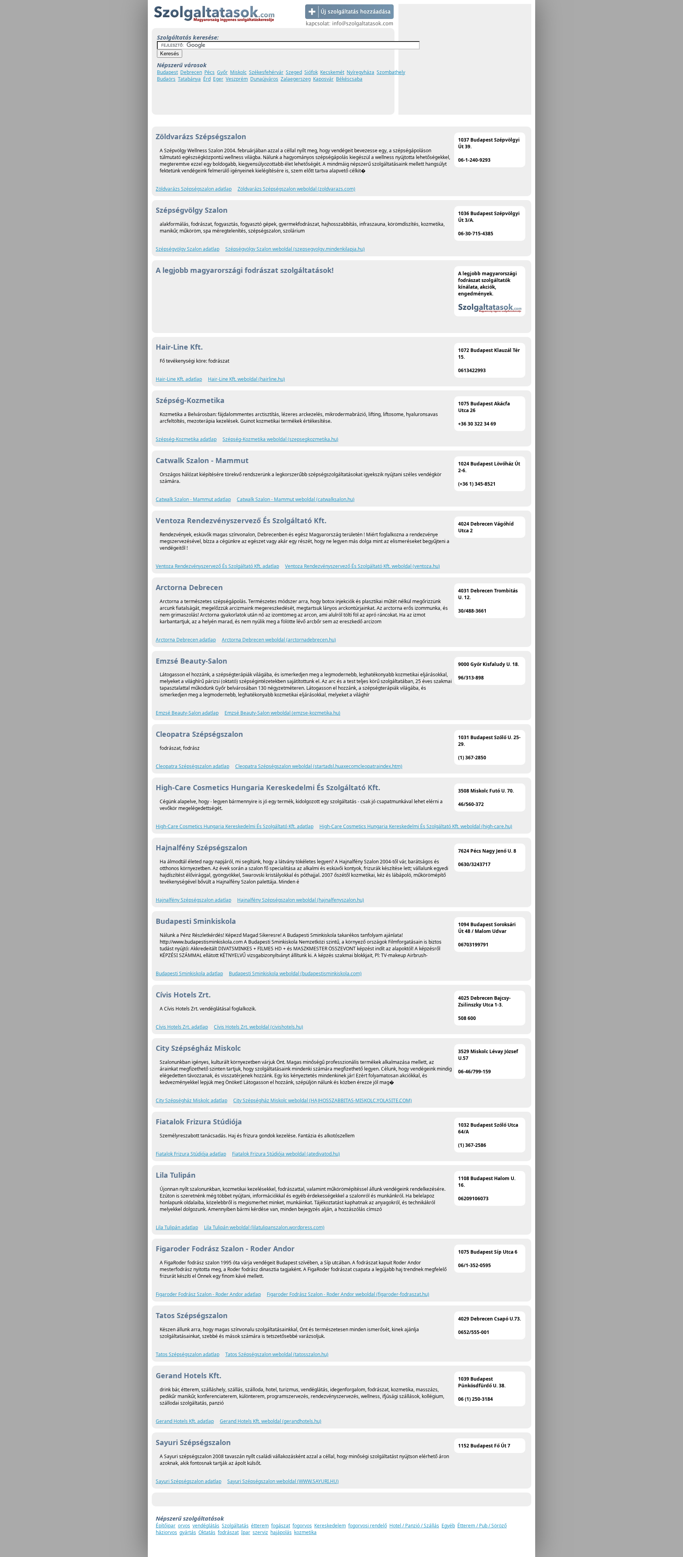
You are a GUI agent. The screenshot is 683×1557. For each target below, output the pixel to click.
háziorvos (166, 1532)
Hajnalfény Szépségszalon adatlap (193, 900)
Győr (222, 72)
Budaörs (166, 79)
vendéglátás (205, 1525)
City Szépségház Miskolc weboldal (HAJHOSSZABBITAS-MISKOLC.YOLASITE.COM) (322, 1100)
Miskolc (238, 72)
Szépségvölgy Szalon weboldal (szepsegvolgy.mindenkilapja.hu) (295, 249)
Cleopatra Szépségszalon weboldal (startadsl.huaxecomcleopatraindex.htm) (318, 766)
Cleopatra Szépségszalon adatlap (192, 766)
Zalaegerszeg (296, 79)
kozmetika (305, 1532)
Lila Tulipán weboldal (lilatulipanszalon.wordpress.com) (264, 1227)
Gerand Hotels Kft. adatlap (185, 1421)
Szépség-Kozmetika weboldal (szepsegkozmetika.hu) (280, 439)
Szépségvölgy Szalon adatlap (187, 249)
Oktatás (206, 1532)
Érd (207, 79)
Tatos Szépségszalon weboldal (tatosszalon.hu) (276, 1354)
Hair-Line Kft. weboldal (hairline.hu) (246, 379)
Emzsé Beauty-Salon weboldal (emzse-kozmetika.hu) (282, 712)
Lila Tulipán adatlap (177, 1227)
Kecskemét (332, 72)
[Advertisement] (464, 59)
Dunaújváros (264, 79)
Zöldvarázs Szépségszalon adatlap (194, 188)
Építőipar (165, 1525)
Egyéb (448, 1525)
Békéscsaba (349, 79)
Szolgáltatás (235, 1525)
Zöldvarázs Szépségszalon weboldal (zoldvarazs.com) (296, 188)
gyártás (187, 1532)
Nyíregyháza (360, 72)
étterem (260, 1525)
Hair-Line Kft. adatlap (179, 379)
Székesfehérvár (266, 72)
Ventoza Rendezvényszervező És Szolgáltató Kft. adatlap (217, 566)
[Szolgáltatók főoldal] (214, 26)
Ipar (245, 1532)
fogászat (280, 1525)
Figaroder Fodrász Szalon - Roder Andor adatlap (208, 1294)
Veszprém (237, 79)
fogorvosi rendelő (367, 1525)
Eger (218, 79)
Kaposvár (323, 79)
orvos (184, 1525)
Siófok (311, 72)
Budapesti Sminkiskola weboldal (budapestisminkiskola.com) (295, 973)
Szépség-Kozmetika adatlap (186, 439)
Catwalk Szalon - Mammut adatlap (193, 499)
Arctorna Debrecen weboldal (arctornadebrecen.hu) (279, 639)
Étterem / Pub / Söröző (482, 1525)
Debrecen (191, 72)
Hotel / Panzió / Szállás (414, 1525)
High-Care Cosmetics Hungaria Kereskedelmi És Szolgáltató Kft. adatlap (234, 826)
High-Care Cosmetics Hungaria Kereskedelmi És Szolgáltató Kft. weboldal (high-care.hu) (415, 826)
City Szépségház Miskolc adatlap (191, 1100)
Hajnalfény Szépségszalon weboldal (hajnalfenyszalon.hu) (300, 900)
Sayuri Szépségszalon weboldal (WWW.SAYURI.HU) (283, 1481)
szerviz (260, 1532)
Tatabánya (189, 79)
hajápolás (281, 1532)
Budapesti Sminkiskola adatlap (189, 973)
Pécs (209, 72)
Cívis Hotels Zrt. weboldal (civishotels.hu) (258, 1026)
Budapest (167, 72)
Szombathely (391, 72)
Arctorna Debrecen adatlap (186, 639)
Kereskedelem (330, 1525)
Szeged (294, 72)
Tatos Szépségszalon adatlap (187, 1354)
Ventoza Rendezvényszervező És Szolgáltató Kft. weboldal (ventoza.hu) (362, 566)
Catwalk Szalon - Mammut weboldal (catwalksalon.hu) (296, 499)
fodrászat (228, 1532)
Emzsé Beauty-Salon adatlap (187, 712)
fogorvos (302, 1525)
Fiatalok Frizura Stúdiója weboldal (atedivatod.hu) (286, 1153)
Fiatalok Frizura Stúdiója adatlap (191, 1153)
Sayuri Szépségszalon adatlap (188, 1481)
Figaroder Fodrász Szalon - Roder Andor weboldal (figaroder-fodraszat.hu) (348, 1294)
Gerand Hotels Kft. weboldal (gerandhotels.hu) (270, 1421)
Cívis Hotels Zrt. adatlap (182, 1026)
